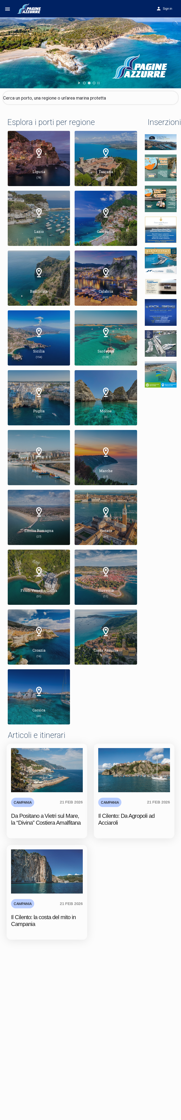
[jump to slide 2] (89, 83)
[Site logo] (30, 8)
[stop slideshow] (98, 83)
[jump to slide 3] (94, 83)
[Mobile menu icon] (7, 9)
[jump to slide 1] (84, 83)
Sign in (167, 8)
